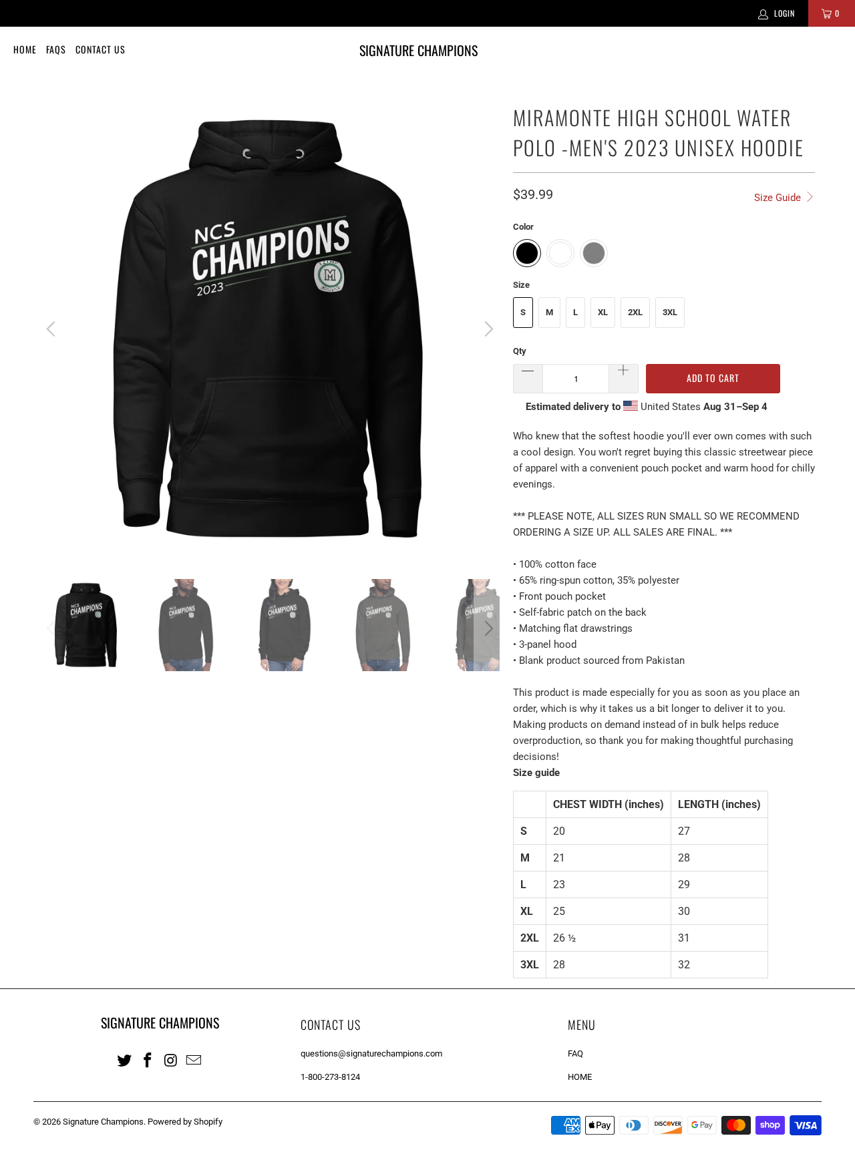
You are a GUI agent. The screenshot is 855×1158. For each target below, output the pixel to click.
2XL (635, 312)
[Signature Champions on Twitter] (125, 1059)
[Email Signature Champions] (194, 1059)
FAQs (56, 49)
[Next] (487, 329)
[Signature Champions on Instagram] (171, 1059)
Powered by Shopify (185, 1122)
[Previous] (52, 329)
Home (25, 49)
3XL (670, 312)
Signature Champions (103, 1122)
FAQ (575, 1053)
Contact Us (100, 49)
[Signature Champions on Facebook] (148, 1059)
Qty (519, 351)
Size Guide (779, 198)
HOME (580, 1077)
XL (603, 312)
